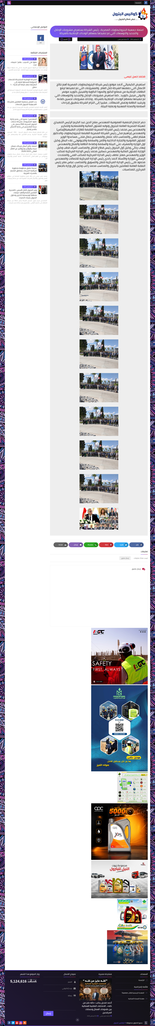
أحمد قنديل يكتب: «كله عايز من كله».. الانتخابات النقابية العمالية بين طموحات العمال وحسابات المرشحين (97, 1007)
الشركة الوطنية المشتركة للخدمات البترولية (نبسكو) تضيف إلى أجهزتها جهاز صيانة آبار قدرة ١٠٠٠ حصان (22, 83)
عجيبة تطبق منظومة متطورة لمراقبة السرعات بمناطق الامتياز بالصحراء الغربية (23, 170)
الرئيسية (138, 2)
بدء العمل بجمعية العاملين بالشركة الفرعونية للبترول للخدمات (22, 103)
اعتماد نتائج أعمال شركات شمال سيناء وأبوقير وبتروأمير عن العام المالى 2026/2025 (24, 148)
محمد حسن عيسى (105, 1016)
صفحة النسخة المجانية (136, 998)
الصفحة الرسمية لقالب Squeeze (133, 993)
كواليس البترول (119, 1023)
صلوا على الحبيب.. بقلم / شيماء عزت (24, 63)
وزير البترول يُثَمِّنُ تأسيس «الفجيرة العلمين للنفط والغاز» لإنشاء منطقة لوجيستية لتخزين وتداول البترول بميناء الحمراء (23, 193)
